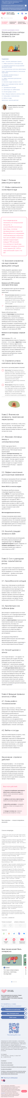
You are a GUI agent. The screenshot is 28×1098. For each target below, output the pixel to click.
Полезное (17, 30)
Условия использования (6, 1069)
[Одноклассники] (9, 933)
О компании (3, 1060)
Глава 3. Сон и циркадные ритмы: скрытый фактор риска (12, 84)
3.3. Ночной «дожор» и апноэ (9, 91)
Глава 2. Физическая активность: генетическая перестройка (13, 72)
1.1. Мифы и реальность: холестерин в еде (12, 63)
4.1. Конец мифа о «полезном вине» (10, 96)
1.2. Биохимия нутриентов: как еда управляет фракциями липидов (13, 66)
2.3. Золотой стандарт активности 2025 (11, 82)
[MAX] (19, 933)
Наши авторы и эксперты (6, 1062)
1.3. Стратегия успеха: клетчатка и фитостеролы (14, 69)
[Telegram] (14, 933)
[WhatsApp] (4, 933)
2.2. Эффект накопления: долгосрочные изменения (11, 79)
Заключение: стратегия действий (10, 100)
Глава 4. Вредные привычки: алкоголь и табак (13, 94)
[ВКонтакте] (24, 933)
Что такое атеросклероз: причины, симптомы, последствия (11, 972)
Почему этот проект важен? (7, 1064)
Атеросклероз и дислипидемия (8, 30)
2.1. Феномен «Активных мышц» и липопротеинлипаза (10, 75)
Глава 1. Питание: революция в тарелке (12, 61)
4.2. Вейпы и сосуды (7, 98)
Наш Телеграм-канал (13, 1013)
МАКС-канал (12, 1017)
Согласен (24, 1091)
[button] (22, 941)
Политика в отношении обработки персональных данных (13, 1067)
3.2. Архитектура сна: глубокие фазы (11, 89)
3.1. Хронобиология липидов (9, 87)
